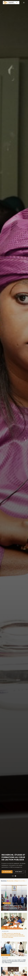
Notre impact (18, 871)
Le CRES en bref (7, 871)
